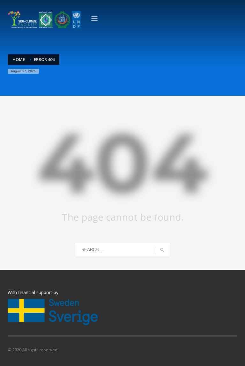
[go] (162, 249)
